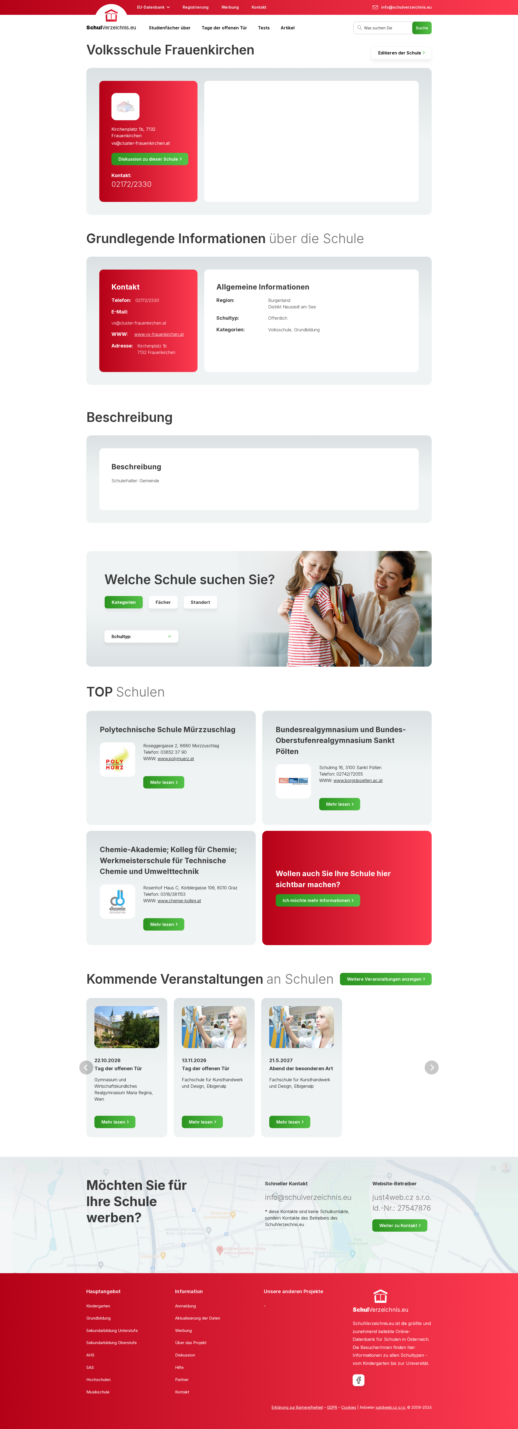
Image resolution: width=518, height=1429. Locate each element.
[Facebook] (358, 1380)
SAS (90, 1367)
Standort (200, 602)
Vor (86, 1067)
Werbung (230, 7)
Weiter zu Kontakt (398, 1225)
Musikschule (98, 1391)
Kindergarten (98, 1306)
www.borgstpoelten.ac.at (358, 780)
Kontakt (259, 7)
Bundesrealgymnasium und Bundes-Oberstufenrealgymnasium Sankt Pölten (341, 740)
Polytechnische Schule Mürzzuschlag (168, 729)
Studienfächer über (170, 27)
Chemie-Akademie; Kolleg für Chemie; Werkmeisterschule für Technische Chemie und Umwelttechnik (168, 860)
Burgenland (279, 300)
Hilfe (179, 1367)
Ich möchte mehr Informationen (316, 900)
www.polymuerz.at (176, 758)
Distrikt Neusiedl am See (292, 306)
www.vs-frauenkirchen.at (159, 334)
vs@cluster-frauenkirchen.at (140, 143)
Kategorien (124, 602)
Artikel (288, 27)
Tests (264, 27)
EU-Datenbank (151, 7)
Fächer (163, 602)
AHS (90, 1355)
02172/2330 (131, 184)
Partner (182, 1379)
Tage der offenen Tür (224, 27)
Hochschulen (98, 1379)
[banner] (111, 18)
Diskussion (185, 1355)
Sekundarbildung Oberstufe (111, 1342)
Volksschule (279, 329)
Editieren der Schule (399, 53)
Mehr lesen (162, 782)
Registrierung (196, 7)
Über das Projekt (190, 1342)
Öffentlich (277, 318)
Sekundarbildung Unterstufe (112, 1330)
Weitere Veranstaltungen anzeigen (384, 979)
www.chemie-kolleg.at (179, 900)
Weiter (432, 1067)
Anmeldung (185, 1306)
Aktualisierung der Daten (197, 1318)
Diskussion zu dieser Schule (148, 159)
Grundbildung (307, 329)
